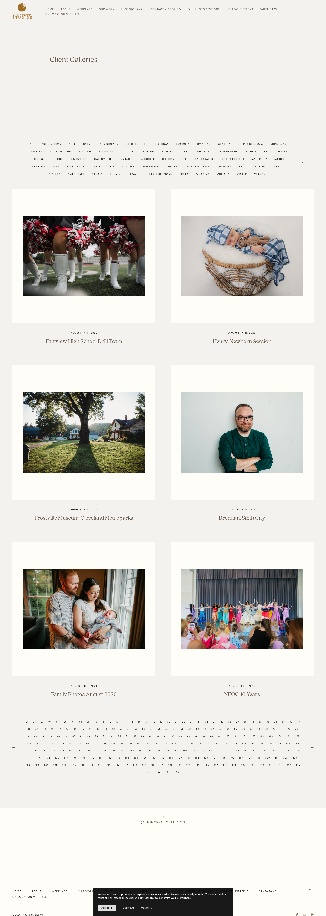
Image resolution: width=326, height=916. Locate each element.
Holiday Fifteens (239, 9)
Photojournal (132, 9)
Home (49, 9)
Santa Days (268, 9)
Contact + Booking (165, 9)
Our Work (107, 9)
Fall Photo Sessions (204, 9)
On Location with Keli (63, 14)
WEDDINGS (84, 9)
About (65, 9)
